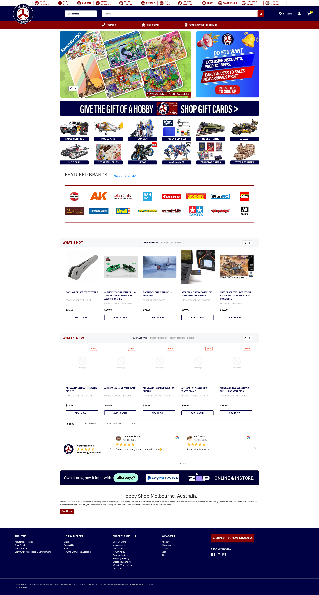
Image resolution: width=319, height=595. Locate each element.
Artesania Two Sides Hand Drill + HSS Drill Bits (234, 389)
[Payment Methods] (159, 477)
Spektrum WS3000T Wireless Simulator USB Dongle (196, 294)
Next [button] (75, 88)
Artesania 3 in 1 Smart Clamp (120, 388)
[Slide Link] (125, 64)
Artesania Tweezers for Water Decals (194, 389)
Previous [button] (70, 88)
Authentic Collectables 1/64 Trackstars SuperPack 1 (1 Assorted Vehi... (120, 295)
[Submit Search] (261, 13)
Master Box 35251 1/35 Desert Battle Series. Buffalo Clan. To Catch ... (235, 295)
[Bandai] (147, 196)
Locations (287, 13)
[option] (109, 24)
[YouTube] (224, 554)
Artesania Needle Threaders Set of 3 (81, 389)
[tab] (150, 242)
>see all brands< (125, 176)
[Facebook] (213, 554)
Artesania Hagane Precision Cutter (158, 389)
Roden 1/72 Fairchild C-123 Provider (157, 294)
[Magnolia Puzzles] (74, 211)
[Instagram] (218, 554)
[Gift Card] (159, 108)
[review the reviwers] (177, 438)
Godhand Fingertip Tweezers (82, 292)
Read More (67, 511)
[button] (81, 13)
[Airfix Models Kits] (74, 196)
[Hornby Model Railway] (196, 196)
